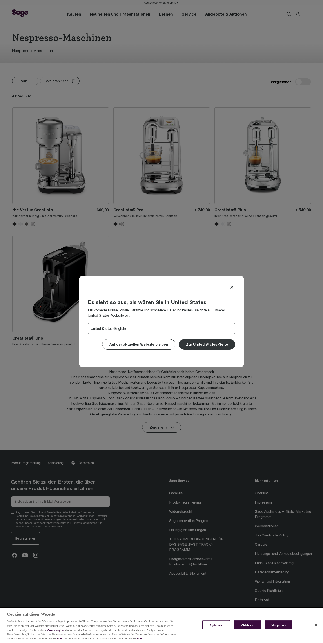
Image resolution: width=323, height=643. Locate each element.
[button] (207, 344)
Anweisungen (55, 630)
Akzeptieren (278, 624)
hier (59, 638)
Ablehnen (247, 624)
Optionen (216, 624)
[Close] (232, 287)
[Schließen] (316, 625)
